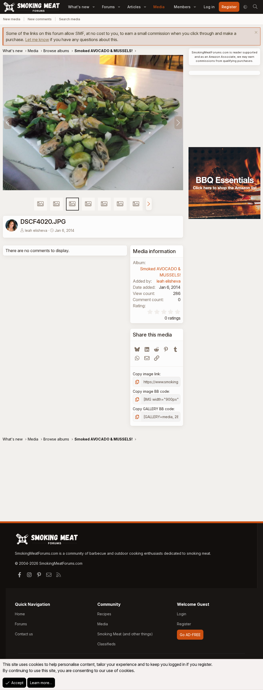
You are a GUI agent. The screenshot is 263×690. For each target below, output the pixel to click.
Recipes (104, 614)
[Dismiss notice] (255, 33)
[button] (93, 7)
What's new (78, 7)
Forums (108, 7)
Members (182, 7)
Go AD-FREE (190, 634)
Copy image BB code (151, 391)
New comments (40, 19)
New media (11, 19)
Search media (69, 19)
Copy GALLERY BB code (153, 409)
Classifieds (106, 644)
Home (20, 614)
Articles (134, 7)
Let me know (37, 39)
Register (184, 624)
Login (181, 614)
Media (159, 7)
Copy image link (146, 374)
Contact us (24, 634)
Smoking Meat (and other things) (125, 634)
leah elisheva (36, 230)
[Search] (255, 7)
